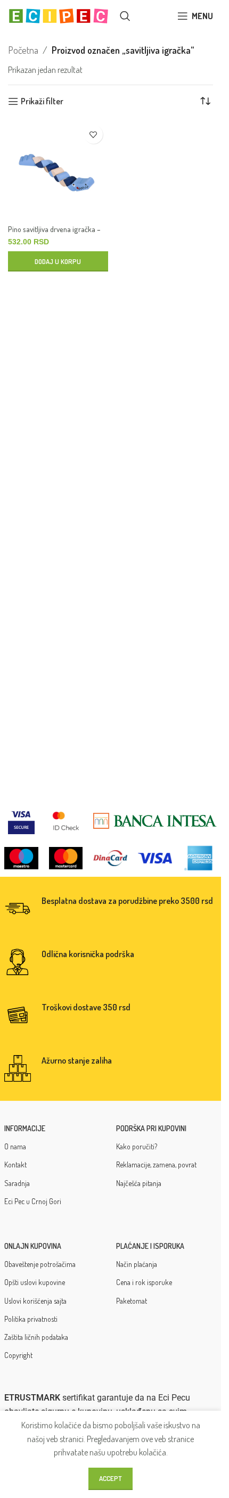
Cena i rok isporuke (144, 1282)
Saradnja (17, 1183)
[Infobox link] (110, 908)
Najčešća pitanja (138, 1183)
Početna (23, 50)
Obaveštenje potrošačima (40, 1264)
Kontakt (15, 1164)
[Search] (125, 16)
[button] (58, 261)
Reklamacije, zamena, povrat (156, 1164)
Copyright (18, 1355)
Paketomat (131, 1300)
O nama (15, 1146)
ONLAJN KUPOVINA (32, 1245)
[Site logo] (58, 15)
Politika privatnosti (31, 1318)
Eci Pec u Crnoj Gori (32, 1201)
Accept (110, 1478)
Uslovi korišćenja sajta (35, 1300)
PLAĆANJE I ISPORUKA (150, 1245)
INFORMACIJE (24, 1128)
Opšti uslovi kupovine (34, 1282)
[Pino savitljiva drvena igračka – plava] (58, 170)
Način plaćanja (136, 1264)
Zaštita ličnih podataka (36, 1336)
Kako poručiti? (136, 1146)
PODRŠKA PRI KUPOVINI (151, 1128)
